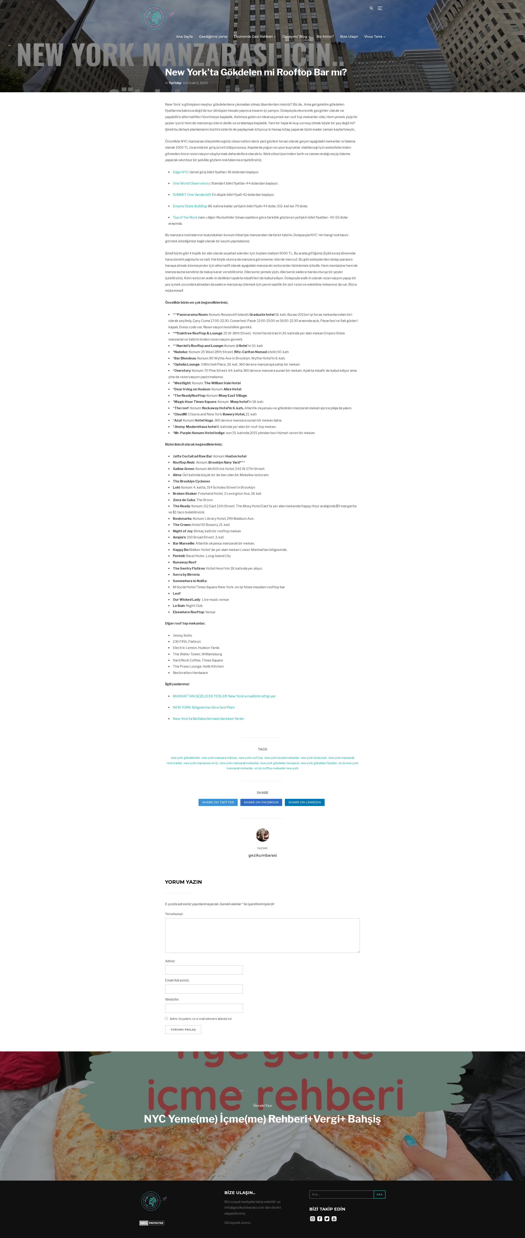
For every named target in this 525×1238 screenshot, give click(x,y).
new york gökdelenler (185, 757)
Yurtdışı (175, 83)
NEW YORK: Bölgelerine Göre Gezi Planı (204, 707)
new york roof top (251, 757)
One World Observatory (191, 183)
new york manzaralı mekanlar (239, 763)
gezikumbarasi (262, 855)
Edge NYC (180, 172)
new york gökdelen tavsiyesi (279, 763)
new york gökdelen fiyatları (319, 763)
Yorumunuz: (174, 914)
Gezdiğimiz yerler (213, 37)
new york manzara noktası (219, 757)
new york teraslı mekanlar (281, 757)
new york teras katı (314, 757)
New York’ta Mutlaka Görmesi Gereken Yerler (208, 719)
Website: (172, 999)
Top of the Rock (185, 217)
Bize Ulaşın (349, 37)
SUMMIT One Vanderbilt (192, 195)
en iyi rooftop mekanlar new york (276, 768)
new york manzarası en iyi (201, 763)
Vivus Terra (373, 37)
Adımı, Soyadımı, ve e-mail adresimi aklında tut (201, 1018)
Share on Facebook (261, 802)
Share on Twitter (218, 802)
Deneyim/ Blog (294, 37)
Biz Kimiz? (325, 37)
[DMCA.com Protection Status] (151, 1223)
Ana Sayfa (184, 37)
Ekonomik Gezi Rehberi (253, 37)
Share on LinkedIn (305, 802)
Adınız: (170, 961)
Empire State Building (190, 206)
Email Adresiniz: (177, 980)
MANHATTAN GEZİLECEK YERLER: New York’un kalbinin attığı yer (224, 696)
